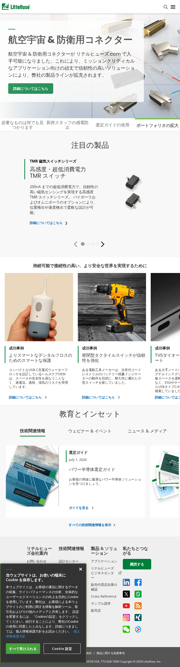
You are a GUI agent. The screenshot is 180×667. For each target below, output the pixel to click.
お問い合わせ (36, 561)
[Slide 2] (87, 244)
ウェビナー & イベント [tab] (90, 431)
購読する (137, 564)
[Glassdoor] (138, 594)
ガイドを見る (79, 507)
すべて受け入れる (23, 648)
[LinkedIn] (126, 582)
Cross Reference (103, 596)
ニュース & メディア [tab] (147, 431)
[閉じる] (80, 569)
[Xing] (138, 617)
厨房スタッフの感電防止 (67, 125)
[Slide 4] (97, 244)
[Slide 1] (83, 244)
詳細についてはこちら (30, 88)
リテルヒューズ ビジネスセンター (102, 573)
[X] (126, 594)
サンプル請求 (101, 603)
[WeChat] (126, 629)
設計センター (69, 561)
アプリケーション (104, 561)
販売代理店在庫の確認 (104, 586)
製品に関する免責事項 (111, 653)
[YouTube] (126, 605)
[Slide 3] (92, 244)
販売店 (96, 610)
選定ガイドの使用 (112, 125)
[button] (77, 244)
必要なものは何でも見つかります (22, 125)
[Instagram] (126, 617)
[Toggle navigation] (174, 6)
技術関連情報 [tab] (32, 430)
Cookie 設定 (62, 648)
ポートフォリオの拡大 (157, 125)
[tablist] (90, 432)
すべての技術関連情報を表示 (90, 525)
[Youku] (138, 629)
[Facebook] (138, 582)
